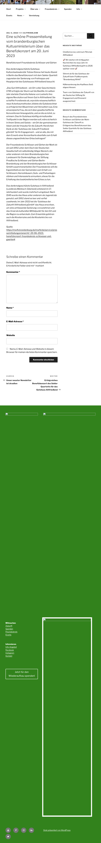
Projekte (20, 9)
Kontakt (9, 656)
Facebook (10, 650)
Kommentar (13, 272)
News (19, 15)
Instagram (10, 653)
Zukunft (9, 626)
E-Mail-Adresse (15, 321)
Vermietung (34, 15)
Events (9, 15)
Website (10, 335)
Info (78, 9)
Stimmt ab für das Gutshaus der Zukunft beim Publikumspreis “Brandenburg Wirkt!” (76, 76)
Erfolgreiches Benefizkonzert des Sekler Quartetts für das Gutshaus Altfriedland (77, 128)
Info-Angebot (11, 647)
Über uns (34, 9)
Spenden (68, 9)
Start (8, 9)
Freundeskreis (51, 9)
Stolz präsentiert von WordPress (56, 830)
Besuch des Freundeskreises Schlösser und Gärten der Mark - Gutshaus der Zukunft (76, 119)
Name (10, 308)
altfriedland (30, 33)
